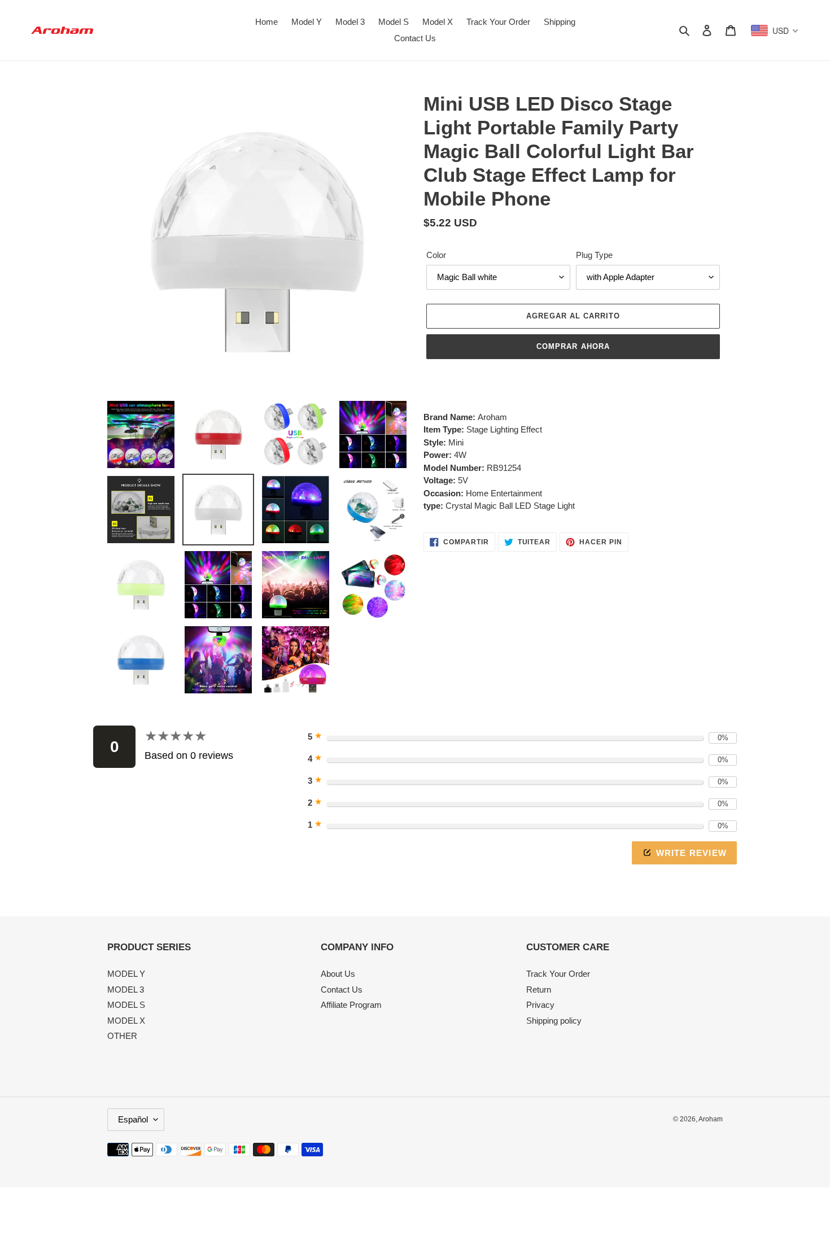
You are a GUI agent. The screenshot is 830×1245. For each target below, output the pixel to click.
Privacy (540, 1005)
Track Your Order (558, 973)
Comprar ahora (573, 346)
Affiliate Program (351, 1005)
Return (538, 989)
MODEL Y (126, 973)
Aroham (710, 1119)
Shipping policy (554, 1020)
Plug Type (594, 255)
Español (133, 1119)
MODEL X (126, 1020)
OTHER (122, 1036)
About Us (338, 973)
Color (436, 255)
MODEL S (126, 1005)
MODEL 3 (125, 989)
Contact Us (341, 989)
